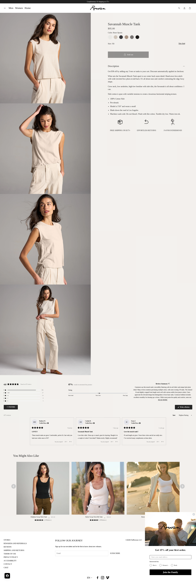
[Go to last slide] (13, 486)
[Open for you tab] (7, 575)
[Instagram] (102, 577)
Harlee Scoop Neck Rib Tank (94, 517)
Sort (174, 415)
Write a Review (185, 408)
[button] (5, 8)
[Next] (163, 431)
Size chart (182, 43)
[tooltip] (169, 384)
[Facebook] (97, 577)
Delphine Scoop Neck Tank (39, 517)
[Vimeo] (107, 577)
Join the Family (170, 572)
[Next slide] (182, 486)
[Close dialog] (193, 514)
